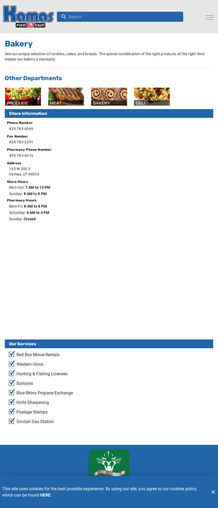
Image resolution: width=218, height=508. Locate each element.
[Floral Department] (195, 96)
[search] (124, 16)
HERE (45, 495)
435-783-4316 (21, 155)
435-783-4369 (21, 129)
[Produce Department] (23, 96)
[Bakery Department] (109, 96)
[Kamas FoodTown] (30, 17)
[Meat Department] (66, 96)
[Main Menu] (209, 17)
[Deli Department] (152, 96)
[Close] (213, 492)
